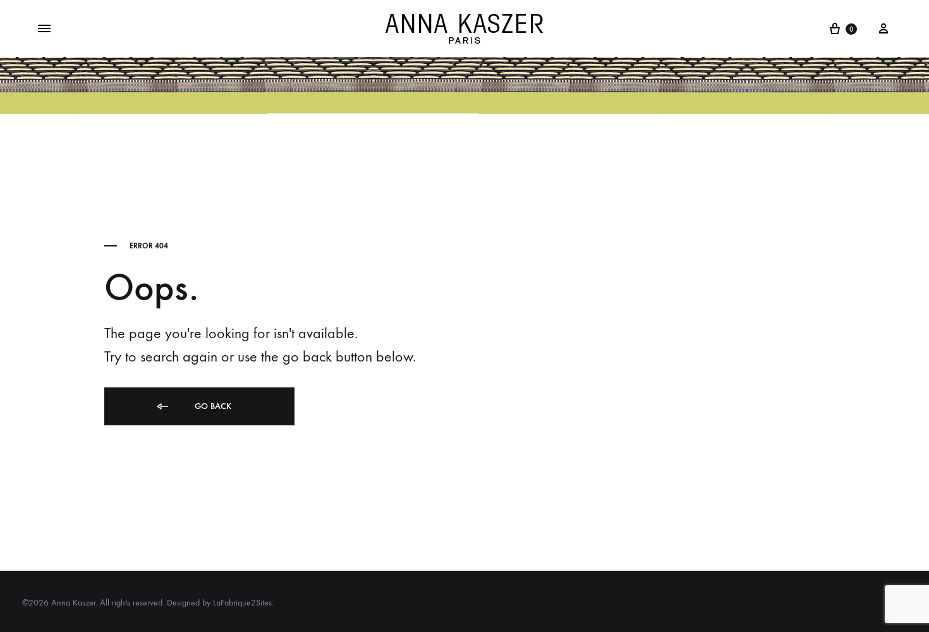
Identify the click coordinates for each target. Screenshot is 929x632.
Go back (211, 406)
